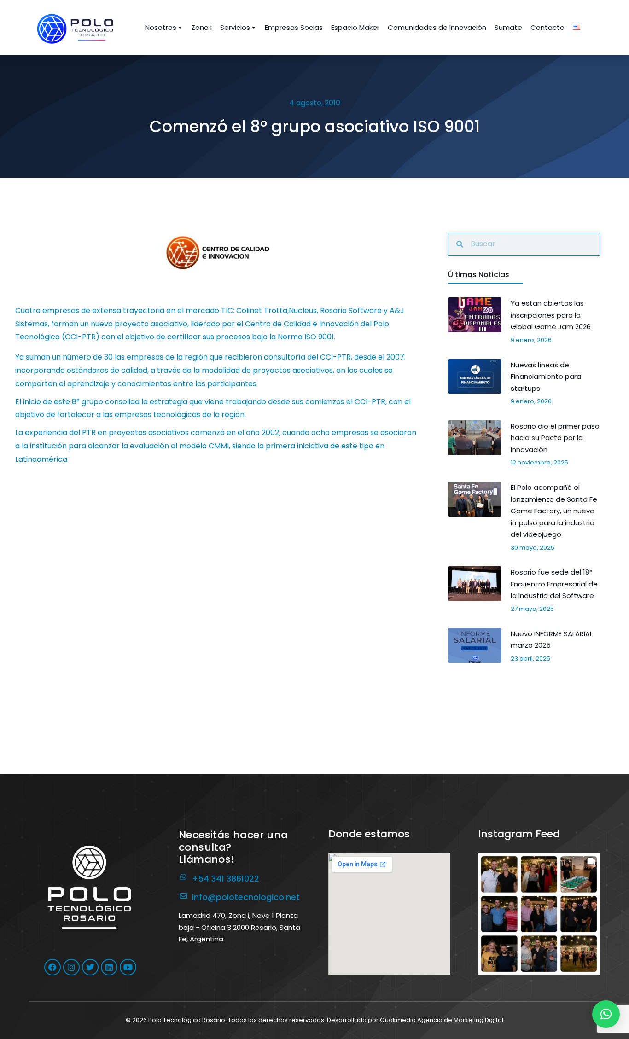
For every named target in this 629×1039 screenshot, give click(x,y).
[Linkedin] (109, 967)
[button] (539, 914)
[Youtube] (128, 967)
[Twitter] (90, 967)
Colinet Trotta (261, 310)
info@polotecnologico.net (246, 897)
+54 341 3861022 (225, 878)
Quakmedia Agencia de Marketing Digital (441, 1020)
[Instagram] (71, 967)
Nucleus (303, 310)
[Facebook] (52, 967)
